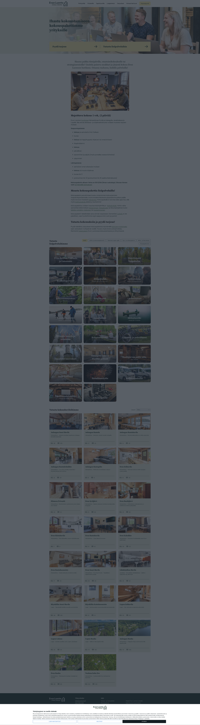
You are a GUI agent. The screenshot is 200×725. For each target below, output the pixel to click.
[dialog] (100, 714)
